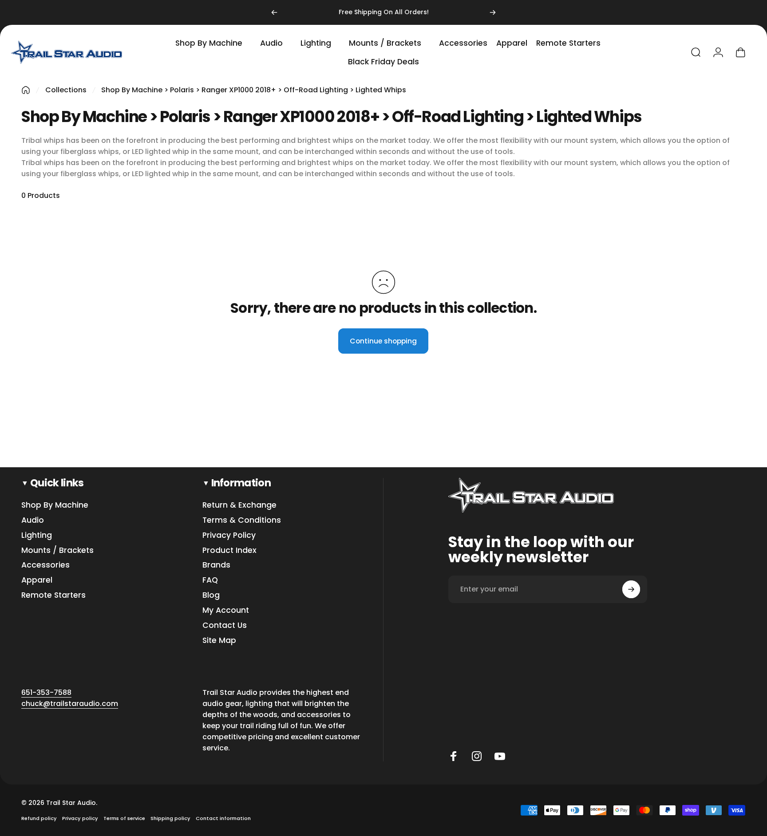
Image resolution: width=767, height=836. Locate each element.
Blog (211, 595)
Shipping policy (170, 818)
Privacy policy (80, 818)
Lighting (36, 535)
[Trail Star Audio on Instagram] (476, 756)
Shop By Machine (54, 505)
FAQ (210, 580)
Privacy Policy (229, 535)
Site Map (219, 641)
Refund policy (39, 818)
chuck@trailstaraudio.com (69, 703)
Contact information (223, 818)
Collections (66, 90)
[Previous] (274, 12)
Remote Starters (53, 595)
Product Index (229, 551)
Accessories (45, 565)
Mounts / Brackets (57, 551)
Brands (216, 565)
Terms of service (124, 818)
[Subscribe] (631, 589)
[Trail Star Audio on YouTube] (499, 756)
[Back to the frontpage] (25, 90)
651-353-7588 (46, 692)
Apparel (36, 580)
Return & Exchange (239, 505)
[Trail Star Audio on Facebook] (453, 756)
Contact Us (224, 626)
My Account (225, 610)
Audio (32, 520)
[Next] (492, 12)
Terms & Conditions (241, 520)
